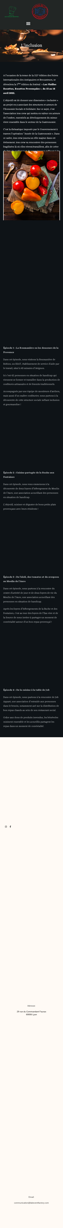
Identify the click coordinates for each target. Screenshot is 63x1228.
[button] (28, 23)
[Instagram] (6, 827)
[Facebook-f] (10, 827)
